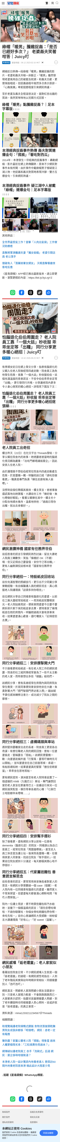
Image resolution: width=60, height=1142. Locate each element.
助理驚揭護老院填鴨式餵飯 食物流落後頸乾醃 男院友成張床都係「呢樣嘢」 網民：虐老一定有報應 (28, 1030)
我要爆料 (34, 1122)
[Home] (13, 3)
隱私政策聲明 (8, 1122)
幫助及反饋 (34, 1117)
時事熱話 (6, 62)
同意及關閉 (48, 1133)
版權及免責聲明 (36, 1112)
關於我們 (6, 1117)
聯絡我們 (6, 1112)
